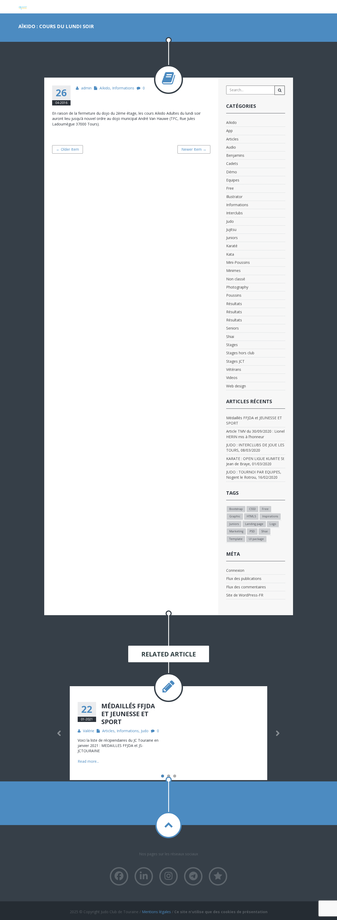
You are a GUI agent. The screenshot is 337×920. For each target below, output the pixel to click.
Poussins (233, 295)
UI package (256, 539)
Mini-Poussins (238, 262)
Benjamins (235, 155)
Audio (231, 147)
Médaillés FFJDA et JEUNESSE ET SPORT (254, 420)
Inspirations (270, 516)
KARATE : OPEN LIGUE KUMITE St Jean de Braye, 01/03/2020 (255, 461)
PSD (252, 531)
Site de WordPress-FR (244, 595)
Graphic (234, 516)
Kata (230, 254)
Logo (273, 524)
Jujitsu (231, 229)
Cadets (232, 163)
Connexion (235, 570)
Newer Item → (193, 149)
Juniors (232, 237)
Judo (230, 221)
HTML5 (251, 516)
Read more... (88, 761)
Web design (236, 385)
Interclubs (234, 212)
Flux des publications (243, 578)
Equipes (232, 180)
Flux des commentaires (246, 586)
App (229, 130)
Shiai (230, 336)
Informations (123, 87)
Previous (59, 733)
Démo (231, 171)
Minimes (233, 270)
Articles (232, 139)
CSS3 (252, 509)
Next (277, 733)
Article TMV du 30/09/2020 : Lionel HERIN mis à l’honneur (255, 434)
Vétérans (233, 369)
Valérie (88, 730)
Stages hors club (240, 352)
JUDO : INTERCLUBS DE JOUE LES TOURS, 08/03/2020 (255, 447)
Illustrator (234, 196)
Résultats (234, 303)
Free (230, 188)
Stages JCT (235, 361)
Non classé (235, 278)
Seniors (232, 328)
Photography (237, 287)
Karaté (231, 245)
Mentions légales (156, 911)
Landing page (254, 524)
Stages (232, 344)
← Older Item (67, 149)
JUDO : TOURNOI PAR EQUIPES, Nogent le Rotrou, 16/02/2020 (253, 474)
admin (86, 87)
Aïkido (105, 87)
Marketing (236, 531)
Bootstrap (236, 509)
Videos (231, 377)
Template (235, 539)
